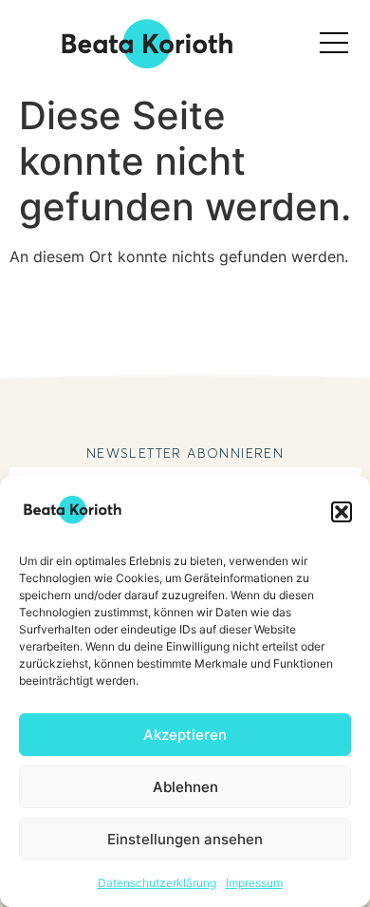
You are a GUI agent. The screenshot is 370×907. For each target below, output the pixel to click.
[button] (341, 511)
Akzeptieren (185, 735)
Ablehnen (185, 787)
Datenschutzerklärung (157, 883)
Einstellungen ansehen (185, 839)
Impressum (254, 883)
